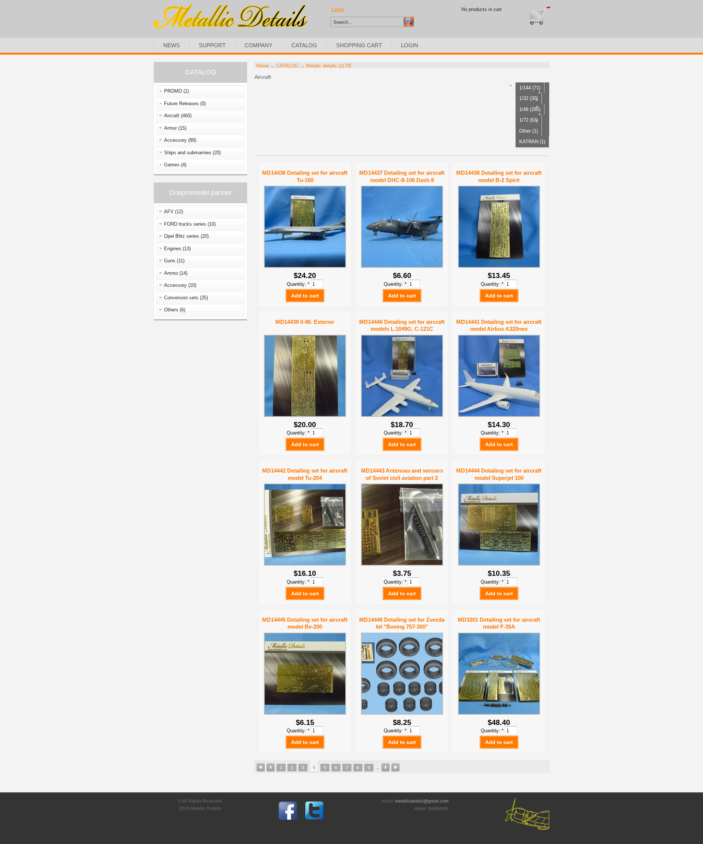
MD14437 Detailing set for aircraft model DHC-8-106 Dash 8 (402, 176)
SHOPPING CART (359, 45)
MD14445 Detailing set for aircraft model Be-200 (304, 623)
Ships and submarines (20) (192, 152)
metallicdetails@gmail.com (422, 801)
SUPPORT (212, 45)
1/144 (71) (529, 87)
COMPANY (258, 45)
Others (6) (174, 309)
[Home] (231, 26)
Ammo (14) (175, 273)
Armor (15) (175, 128)
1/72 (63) (528, 120)
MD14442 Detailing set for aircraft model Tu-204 (304, 474)
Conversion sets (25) (186, 297)
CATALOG (304, 45)
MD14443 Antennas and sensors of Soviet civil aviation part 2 (402, 474)
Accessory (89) (180, 140)
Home (262, 66)
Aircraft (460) (177, 115)
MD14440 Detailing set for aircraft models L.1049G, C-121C (402, 325)
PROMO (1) (176, 91)
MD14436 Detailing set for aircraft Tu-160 (304, 176)
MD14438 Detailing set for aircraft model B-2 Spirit (499, 176)
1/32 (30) (528, 98)
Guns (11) (174, 260)
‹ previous (271, 767)
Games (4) (175, 164)
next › (386, 767)
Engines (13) (177, 248)
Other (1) (528, 131)
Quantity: (298, 284)
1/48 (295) (529, 109)
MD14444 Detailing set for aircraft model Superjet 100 (499, 474)
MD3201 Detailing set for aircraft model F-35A (499, 623)
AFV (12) (173, 211)
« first (261, 767)
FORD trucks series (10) (190, 224)
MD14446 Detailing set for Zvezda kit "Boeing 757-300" (402, 623)
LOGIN (409, 45)
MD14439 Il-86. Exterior (304, 322)
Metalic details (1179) (328, 66)
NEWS (171, 45)
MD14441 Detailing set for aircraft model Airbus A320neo (499, 325)
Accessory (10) (180, 285)
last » (395, 767)
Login (337, 9)
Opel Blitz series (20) (186, 236)
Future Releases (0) (185, 103)
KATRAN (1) (532, 141)
